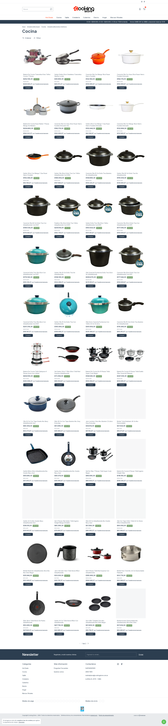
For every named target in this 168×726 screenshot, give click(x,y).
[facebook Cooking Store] (144, 1)
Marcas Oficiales (116, 17)
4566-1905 (88, 672)
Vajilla (67, 17)
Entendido (21, 722)
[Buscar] (51, 9)
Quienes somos (59, 672)
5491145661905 (90, 668)
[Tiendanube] (140, 716)
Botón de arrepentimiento (106, 715)
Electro (96, 17)
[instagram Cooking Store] (142, 1)
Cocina (58, 17)
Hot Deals (49, 17)
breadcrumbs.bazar (33, 27)
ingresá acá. (93, 715)
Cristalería (76, 17)
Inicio (24, 27)
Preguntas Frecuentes (61, 668)
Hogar (104, 17)
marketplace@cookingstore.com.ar (96, 675)
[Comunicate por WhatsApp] (164, 722)
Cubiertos (86, 17)
